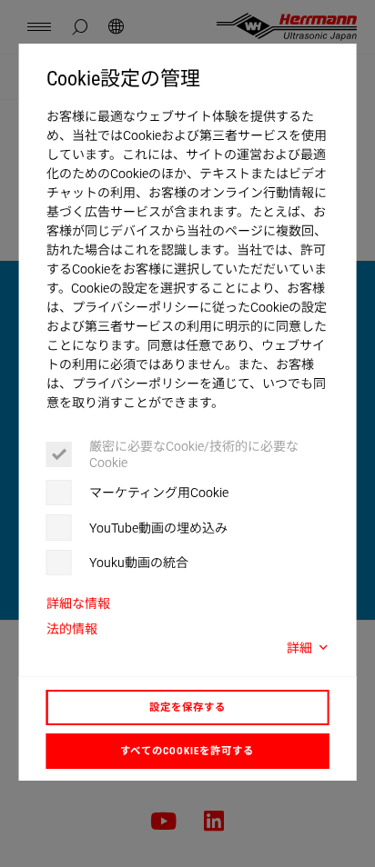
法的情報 (71, 629)
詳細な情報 (78, 603)
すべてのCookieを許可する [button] (187, 750)
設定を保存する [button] (187, 707)
